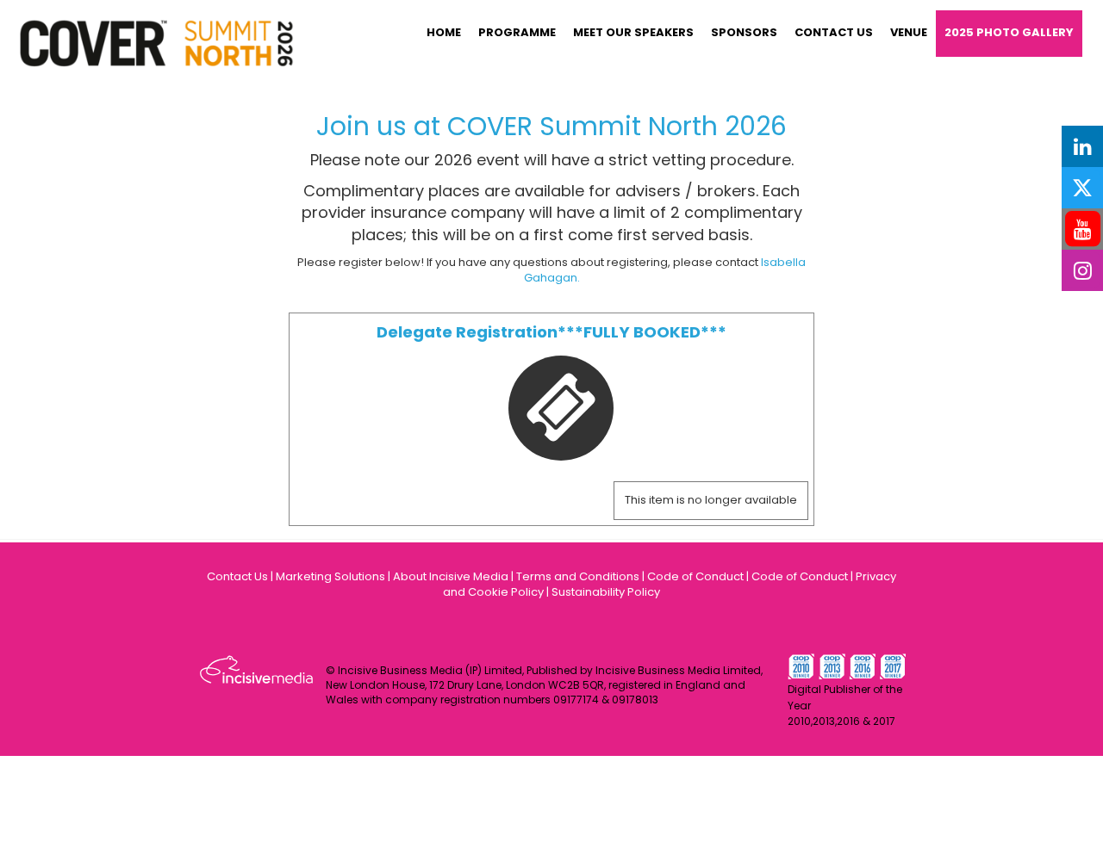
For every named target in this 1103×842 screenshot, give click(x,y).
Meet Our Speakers (633, 32)
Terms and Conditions (577, 576)
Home (444, 32)
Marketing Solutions (330, 576)
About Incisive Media (450, 576)
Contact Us (237, 576)
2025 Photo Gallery (1009, 32)
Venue (908, 32)
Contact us (834, 32)
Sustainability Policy (606, 592)
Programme (517, 32)
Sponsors (744, 32)
